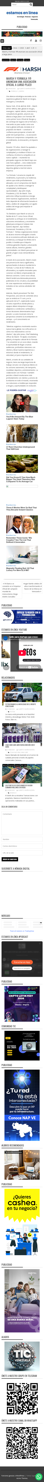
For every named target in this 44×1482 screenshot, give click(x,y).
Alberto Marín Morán (27, 89)
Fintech (17, 765)
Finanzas (27, 60)
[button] (38, 1476)
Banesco (13, 793)
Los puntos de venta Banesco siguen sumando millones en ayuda (18, 786)
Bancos (5, 765)
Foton (12, 712)
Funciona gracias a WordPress (12, 1476)
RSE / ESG (24, 765)
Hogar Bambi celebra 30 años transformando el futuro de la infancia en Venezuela (32, 587)
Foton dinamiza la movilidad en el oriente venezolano (20, 705)
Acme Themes (22, 1478)
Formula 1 (15, 91)
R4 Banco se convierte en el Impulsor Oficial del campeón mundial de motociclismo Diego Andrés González (11, 590)
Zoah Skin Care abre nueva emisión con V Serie (20, 746)
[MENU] (2, 41)
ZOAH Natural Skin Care (19, 752)
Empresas (20, 60)
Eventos (13, 684)
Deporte (13, 60)
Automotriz (5, 60)
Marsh (21, 91)
